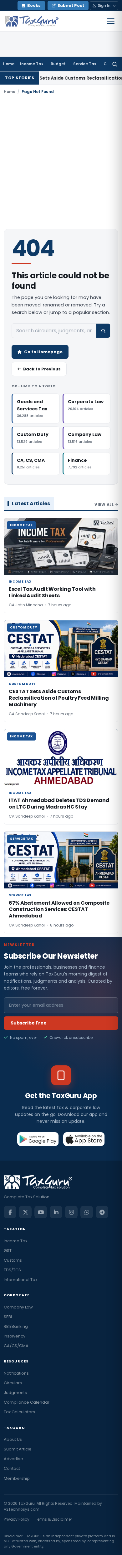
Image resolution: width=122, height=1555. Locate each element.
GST (8, 1251)
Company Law (18, 1307)
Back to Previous (42, 369)
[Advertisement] (61, 161)
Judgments (15, 1393)
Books (34, 5)
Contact (12, 1468)
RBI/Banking (16, 1326)
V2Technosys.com (21, 1509)
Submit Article (18, 1449)
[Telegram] (102, 1212)
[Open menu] (110, 21)
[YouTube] (40, 1212)
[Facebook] (10, 1212)
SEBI (8, 1317)
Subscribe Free (29, 1023)
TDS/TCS (12, 1270)
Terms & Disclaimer (53, 1519)
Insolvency (14, 1336)
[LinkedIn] (56, 1212)
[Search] (114, 64)
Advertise (13, 1459)
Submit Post (71, 5)
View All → (106, 504)
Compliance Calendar (26, 1402)
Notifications (16, 1373)
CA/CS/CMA (16, 1346)
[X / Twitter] (25, 1212)
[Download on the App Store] (84, 1139)
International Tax (20, 1280)
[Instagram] (71, 1212)
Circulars (13, 1383)
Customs (13, 1260)
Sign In (104, 5)
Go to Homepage (43, 352)
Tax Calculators (19, 1412)
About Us (13, 1439)
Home (8, 63)
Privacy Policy (16, 1519)
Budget (58, 63)
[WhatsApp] (86, 1212)
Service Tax (84, 63)
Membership (17, 1478)
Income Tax (31, 63)
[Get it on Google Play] (38, 1139)
